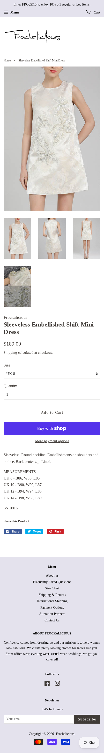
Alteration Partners (52, 614)
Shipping (10, 352)
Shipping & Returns (52, 595)
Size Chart (52, 588)
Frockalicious (65, 734)
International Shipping (52, 601)
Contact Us (52, 620)
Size (7, 365)
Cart (96, 12)
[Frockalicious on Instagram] (57, 684)
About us (52, 575)
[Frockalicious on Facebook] (47, 684)
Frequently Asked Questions (52, 582)
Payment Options (52, 607)
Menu (14, 12)
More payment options (52, 441)
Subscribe (87, 719)
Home (7, 60)
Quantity (10, 386)
